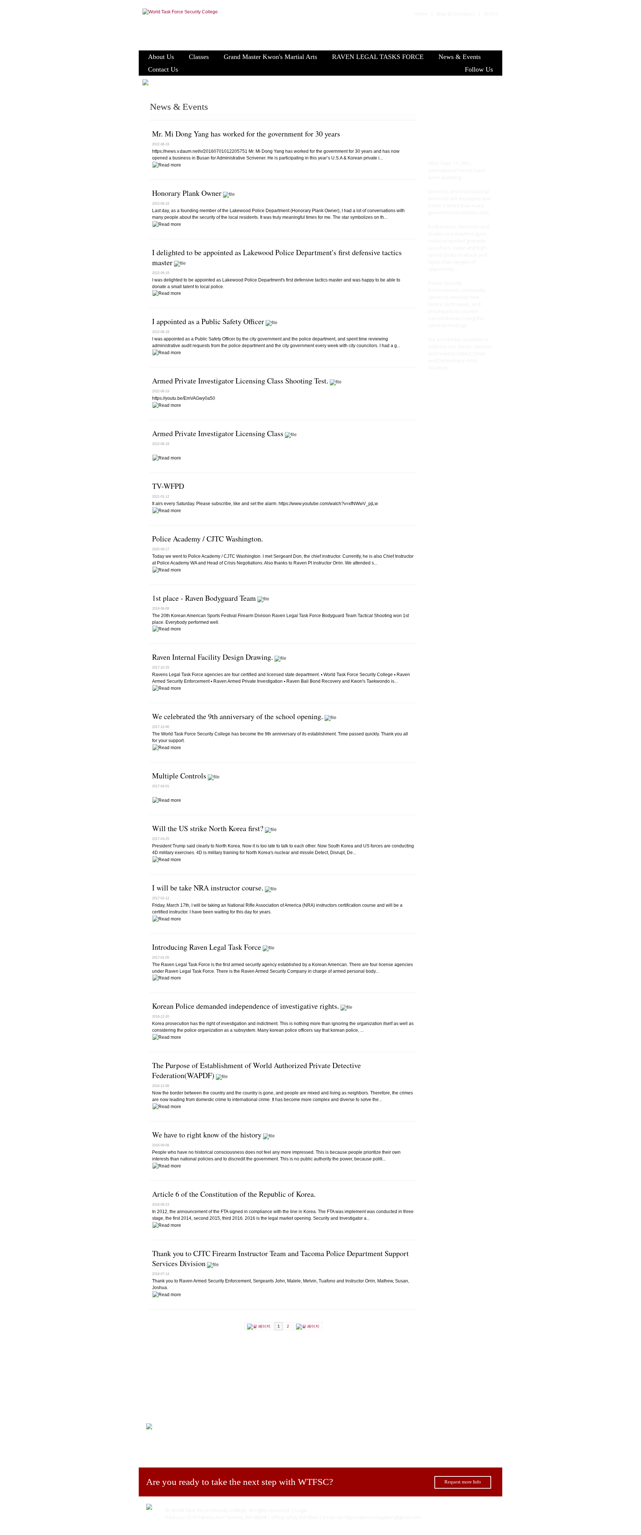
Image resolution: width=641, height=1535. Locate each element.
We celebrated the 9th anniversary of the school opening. (237, 716)
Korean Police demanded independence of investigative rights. (245, 1006)
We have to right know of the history (207, 1135)
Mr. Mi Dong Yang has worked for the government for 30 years (246, 134)
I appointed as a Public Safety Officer (208, 321)
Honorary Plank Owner (186, 193)
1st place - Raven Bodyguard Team (204, 598)
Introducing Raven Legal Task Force (206, 947)
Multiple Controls (179, 776)
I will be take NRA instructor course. (207, 888)
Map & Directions (456, 13)
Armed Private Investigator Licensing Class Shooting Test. (240, 381)
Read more (449, 388)
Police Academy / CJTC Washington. (207, 539)
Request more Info (462, 1482)
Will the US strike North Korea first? (207, 828)
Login (301, 1510)
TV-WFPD (168, 486)
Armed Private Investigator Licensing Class (217, 433)
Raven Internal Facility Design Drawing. (212, 657)
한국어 (491, 13)
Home (420, 13)
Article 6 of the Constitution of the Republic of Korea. (234, 1194)
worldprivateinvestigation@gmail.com (379, 1517)
